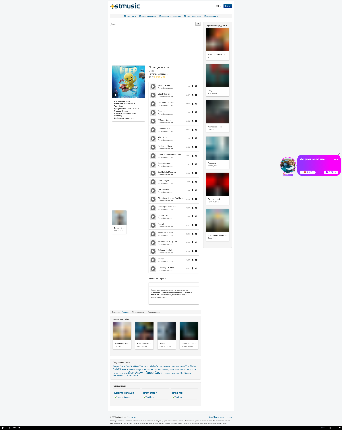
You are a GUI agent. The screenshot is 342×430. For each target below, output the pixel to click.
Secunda (116, 375)
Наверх (229, 417)
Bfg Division (185, 372)
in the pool (191, 369)
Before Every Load (166, 369)
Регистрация (219, 417)
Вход (211, 417)
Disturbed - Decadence (171, 373)
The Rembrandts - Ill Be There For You (172, 366)
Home (129, 369)
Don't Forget (136, 369)
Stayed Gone (119, 366)
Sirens (122, 369)
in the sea (146, 369)
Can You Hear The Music (137, 366)
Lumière (135, 375)
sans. (154, 369)
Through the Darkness (120, 373)
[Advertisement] (128, 165)
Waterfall (154, 366)
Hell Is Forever (180, 369)
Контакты (131, 417)
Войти (227, 6)
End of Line (125, 375)
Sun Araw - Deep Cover (146, 372)
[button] (196, 86)
